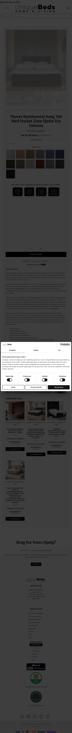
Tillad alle (58, 387)
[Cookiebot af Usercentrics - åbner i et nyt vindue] (61, 344)
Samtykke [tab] (12, 350)
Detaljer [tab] (36, 350)
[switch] (27, 379)
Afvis (13, 387)
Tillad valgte (36, 387)
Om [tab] (59, 350)
